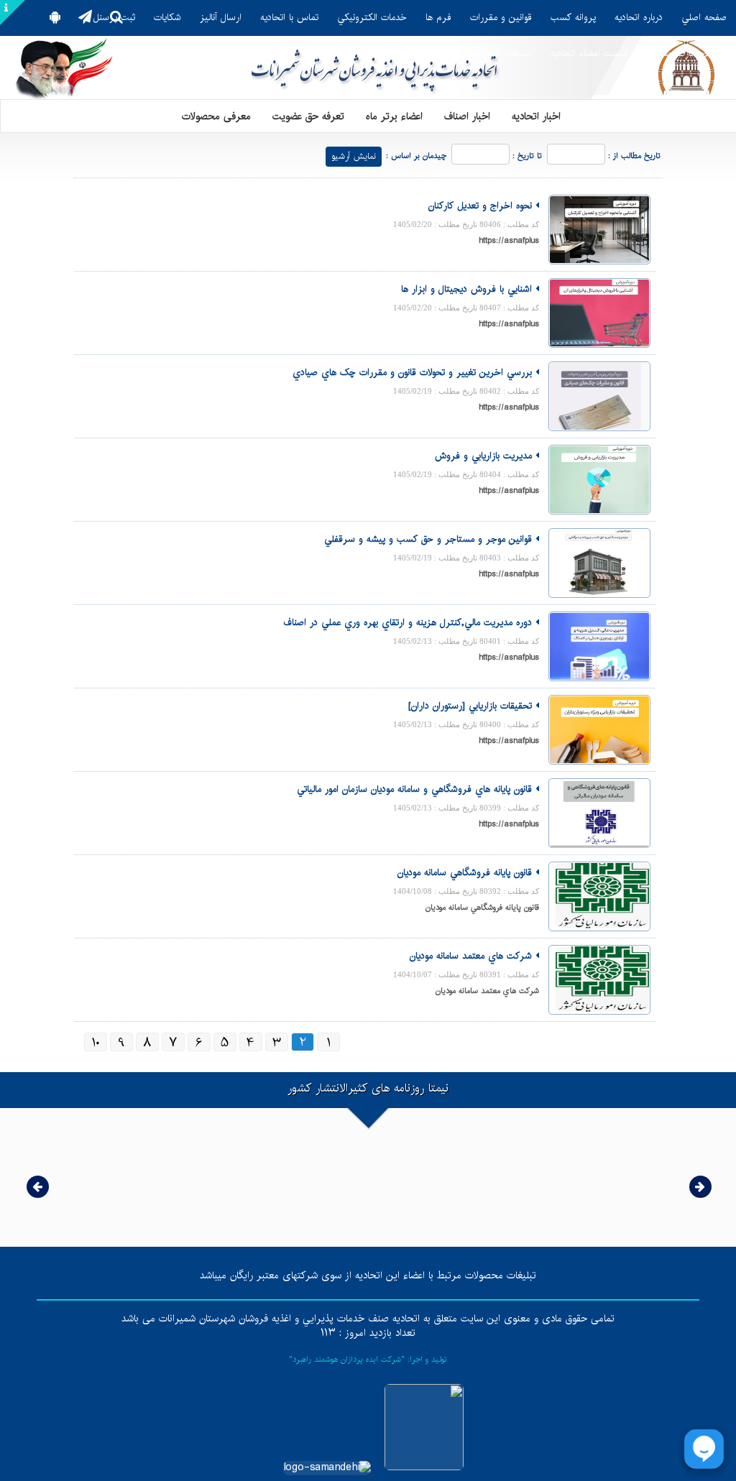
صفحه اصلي (704, 18)
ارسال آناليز (221, 18)
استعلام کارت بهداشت (686, 54)
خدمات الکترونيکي (372, 18)
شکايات (167, 18)
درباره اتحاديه (639, 18)
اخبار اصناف (467, 115)
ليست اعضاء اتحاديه (588, 54)
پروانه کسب (573, 18)
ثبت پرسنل (114, 18)
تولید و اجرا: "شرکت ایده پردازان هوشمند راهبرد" (368, 1359)
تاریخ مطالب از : (634, 156)
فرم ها (438, 18)
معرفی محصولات (216, 115)
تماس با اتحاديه (289, 18)
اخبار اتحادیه (536, 115)
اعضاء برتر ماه (394, 115)
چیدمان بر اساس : (416, 156)
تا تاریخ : (527, 156)
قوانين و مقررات (501, 18)
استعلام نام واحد (500, 54)
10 (95, 1042)
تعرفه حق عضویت (308, 115)
